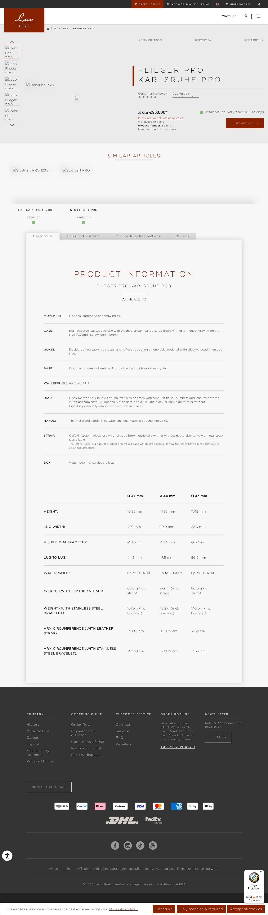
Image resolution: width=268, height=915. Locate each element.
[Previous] (12, 42)
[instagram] (128, 845)
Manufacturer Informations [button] (156, 129)
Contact (123, 725)
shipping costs (106, 869)
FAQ (119, 738)
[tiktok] (140, 845)
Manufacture (38, 731)
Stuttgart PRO (84, 209)
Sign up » (218, 737)
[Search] (246, 16)
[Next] (12, 124)
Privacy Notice (40, 761)
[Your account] (259, 4)
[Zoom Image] (77, 98)
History (33, 725)
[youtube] (153, 845)
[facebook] (115, 845)
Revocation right (86, 748)
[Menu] (261, 872)
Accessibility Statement (38, 753)
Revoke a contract (49, 787)
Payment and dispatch (83, 733)
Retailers (124, 744)
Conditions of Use (87, 742)
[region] (67, 92)
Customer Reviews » (153, 93)
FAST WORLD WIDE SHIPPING (189, 4)
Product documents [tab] (83, 236)
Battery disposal (86, 755)
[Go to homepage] (24, 20)
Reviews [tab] (182, 236)
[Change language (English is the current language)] (218, 4)
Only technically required (201, 909)
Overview (204, 40)
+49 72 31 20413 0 (178, 747)
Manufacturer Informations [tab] (138, 236)
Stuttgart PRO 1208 (33, 209)
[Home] (48, 28)
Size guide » (181, 93)
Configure (164, 909)
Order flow (81, 725)
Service (122, 731)
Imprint (33, 744)
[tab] (42, 236)
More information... (123, 909)
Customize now (244, 123)
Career (33, 738)
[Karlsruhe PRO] (77, 85)
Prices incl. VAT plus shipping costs (160, 118)
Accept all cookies (246, 909)
